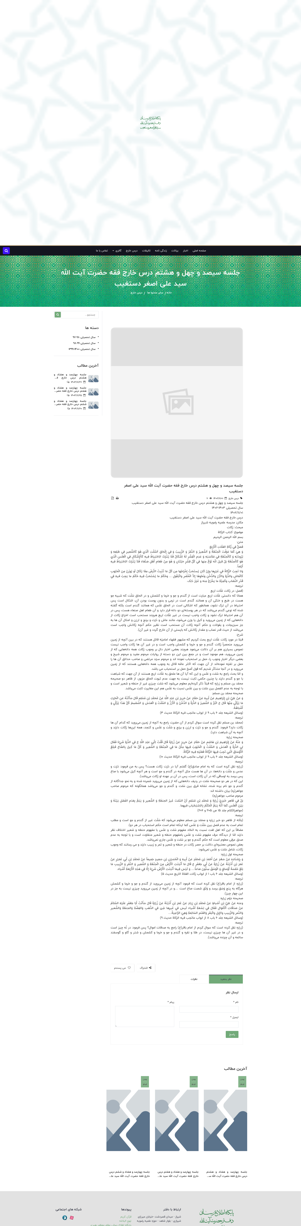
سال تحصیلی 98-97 (84, 337)
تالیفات (146, 250)
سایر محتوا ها (155, 293)
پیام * (171, 1002)
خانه (169, 293)
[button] (6, 250)
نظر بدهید (225, 979)
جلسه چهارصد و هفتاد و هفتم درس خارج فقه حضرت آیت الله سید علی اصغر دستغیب (178, 1174)
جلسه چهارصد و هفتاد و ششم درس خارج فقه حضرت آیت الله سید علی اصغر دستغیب (129, 1174)
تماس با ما (102, 250)
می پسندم (120, 968)
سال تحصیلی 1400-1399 (82, 349)
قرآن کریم (125, 1216)
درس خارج (132, 250)
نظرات (194, 979)
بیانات (174, 250)
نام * (235, 1002)
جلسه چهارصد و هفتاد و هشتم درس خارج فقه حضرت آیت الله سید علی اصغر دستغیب (226, 1174)
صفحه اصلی (199, 250)
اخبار (185, 250)
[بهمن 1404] (225, 1120)
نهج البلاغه (125, 1221)
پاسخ (232, 1034)
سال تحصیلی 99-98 (84, 343)
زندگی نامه (161, 250)
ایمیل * (234, 1017)
